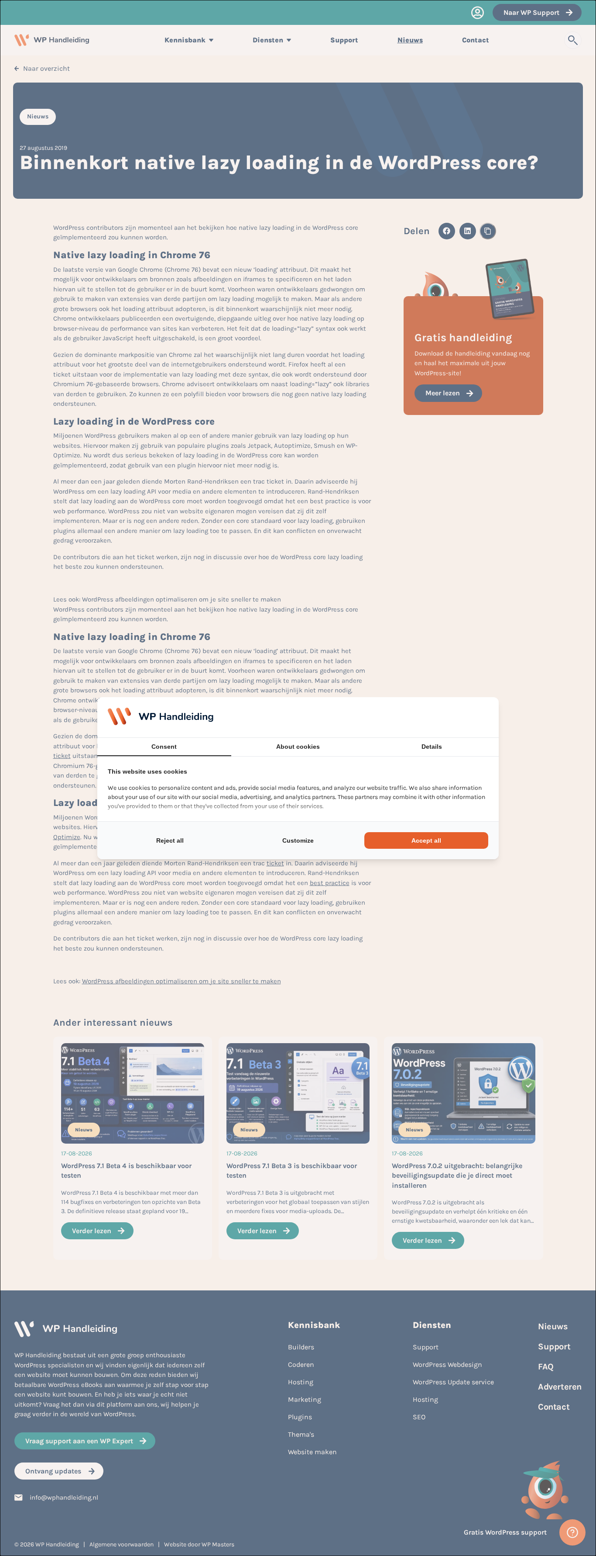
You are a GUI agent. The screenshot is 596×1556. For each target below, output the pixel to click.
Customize (298, 840)
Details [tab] (431, 746)
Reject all (170, 840)
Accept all (426, 840)
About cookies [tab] (298, 746)
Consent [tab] (164, 746)
